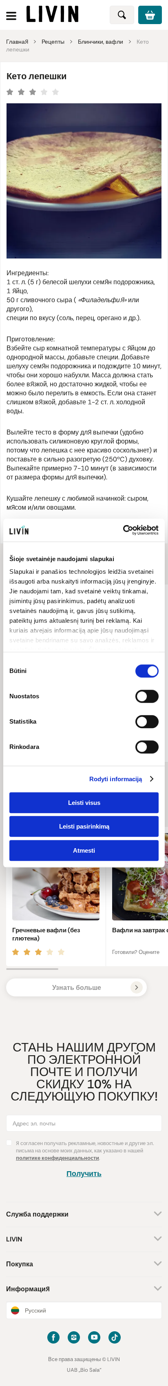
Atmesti (84, 850)
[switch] (147, 696)
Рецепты (53, 41)
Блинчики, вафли (100, 41)
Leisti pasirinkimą (84, 826)
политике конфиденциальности (57, 1157)
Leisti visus (84, 802)
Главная (17, 41)
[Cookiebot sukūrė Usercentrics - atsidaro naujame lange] (123, 530)
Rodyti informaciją (115, 778)
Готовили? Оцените (135, 952)
